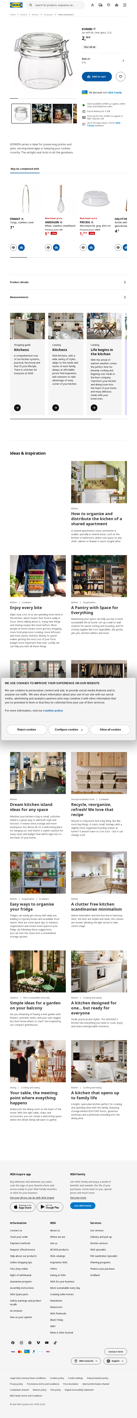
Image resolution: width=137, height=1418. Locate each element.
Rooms (24, 14)
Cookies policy (57, 1378)
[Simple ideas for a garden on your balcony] (38, 971)
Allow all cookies (110, 729)
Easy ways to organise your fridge (32, 906)
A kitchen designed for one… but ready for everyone (94, 1008)
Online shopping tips (21, 1262)
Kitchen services (99, 1243)
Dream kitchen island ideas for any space (31, 807)
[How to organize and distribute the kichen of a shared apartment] (99, 482)
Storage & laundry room (83, 799)
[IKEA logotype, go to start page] (16, 5)
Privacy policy (16, 1384)
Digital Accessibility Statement (79, 1389)
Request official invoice (22, 1249)
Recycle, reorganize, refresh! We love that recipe (92, 809)
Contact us (16, 1230)
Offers (53, 1268)
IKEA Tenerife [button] (86, 1361)
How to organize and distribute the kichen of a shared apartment (96, 518)
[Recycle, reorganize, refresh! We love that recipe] (99, 773)
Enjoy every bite (26, 607)
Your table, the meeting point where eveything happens (34, 1098)
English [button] (115, 1361)
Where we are (57, 1236)
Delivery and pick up (101, 1236)
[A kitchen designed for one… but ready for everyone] (99, 971)
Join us (53, 1243)
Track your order (19, 1236)
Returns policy (39, 1389)
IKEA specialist (98, 1249)
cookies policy (53, 710)
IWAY (52, 1326)
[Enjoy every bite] (38, 576)
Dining (13, 1087)
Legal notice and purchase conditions (28, 1378)
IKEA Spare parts (19, 1294)
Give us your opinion (21, 1317)
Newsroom (56, 1307)
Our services (97, 1230)
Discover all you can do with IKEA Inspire (32, 1197)
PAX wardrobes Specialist (103, 1256)
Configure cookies (66, 729)
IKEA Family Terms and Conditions (26, 1395)
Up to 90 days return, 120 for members (103, 124)
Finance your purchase (102, 1268)
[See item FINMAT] (26, 199)
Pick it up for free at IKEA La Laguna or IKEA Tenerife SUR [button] (105, 117)
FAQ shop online (19, 1268)
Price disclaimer (71, 1384)
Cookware (48, 14)
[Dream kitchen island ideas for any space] (38, 773)
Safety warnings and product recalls (25, 1302)
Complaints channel (19, 1389)
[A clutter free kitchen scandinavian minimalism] (99, 872)
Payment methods (20, 1243)
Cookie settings (75, 1378)
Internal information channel (96, 1384)
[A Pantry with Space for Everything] (99, 576)
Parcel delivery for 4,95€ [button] (98, 111)
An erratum (16, 1310)
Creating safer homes (62, 1294)
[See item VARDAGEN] (61, 199)
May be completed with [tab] (25, 168)
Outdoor (14, 997)
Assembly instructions (22, 1287)
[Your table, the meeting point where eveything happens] (38, 1061)
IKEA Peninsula (58, 1313)
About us (55, 1230)
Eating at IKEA (58, 1275)
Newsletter (56, 1300)
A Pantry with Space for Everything (94, 610)
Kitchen (35, 14)
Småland (95, 1275)
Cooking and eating (92, 997)
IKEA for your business (62, 1281)
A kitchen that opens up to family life (95, 1095)
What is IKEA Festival (61, 1332)
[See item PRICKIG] (95, 199)
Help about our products (23, 1256)
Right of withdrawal (20, 1275)
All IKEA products (59, 1249)
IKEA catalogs (57, 1256)
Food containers (66, 14)
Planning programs (100, 1262)
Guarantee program (21, 1281)
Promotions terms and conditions (43, 1384)
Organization (89, 602)
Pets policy (55, 1389)
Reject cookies (26, 729)
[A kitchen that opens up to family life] (99, 1061)
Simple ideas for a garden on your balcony (35, 1005)
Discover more (78, 1197)
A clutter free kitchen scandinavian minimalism (96, 906)
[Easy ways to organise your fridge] (38, 872)
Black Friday (56, 1319)
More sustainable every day (36, 997)
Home (13, 14)
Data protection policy (97, 1378)
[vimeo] (38, 1343)
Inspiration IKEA (58, 1262)
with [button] (105, 92)
